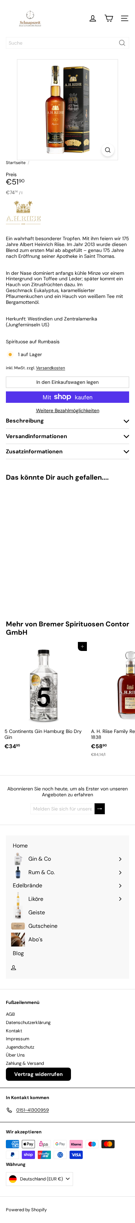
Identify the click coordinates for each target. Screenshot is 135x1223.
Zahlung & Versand (25, 1063)
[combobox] (67, 43)
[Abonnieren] (99, 809)
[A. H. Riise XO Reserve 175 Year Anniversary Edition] (43, 546)
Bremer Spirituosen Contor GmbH (67, 628)
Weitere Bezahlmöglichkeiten (67, 411)
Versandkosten (50, 368)
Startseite (16, 162)
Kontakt (14, 1031)
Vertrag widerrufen (38, 1074)
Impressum (17, 1039)
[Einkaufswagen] (109, 18)
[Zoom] (107, 150)
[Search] (122, 43)
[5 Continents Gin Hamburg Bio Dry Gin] (43, 697)
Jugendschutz (20, 1047)
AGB (10, 1014)
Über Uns (15, 1055)
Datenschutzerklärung (28, 1022)
